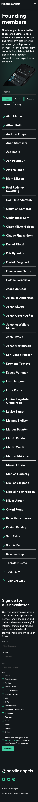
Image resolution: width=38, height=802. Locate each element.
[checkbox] (19, 704)
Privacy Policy (11, 740)
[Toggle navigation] (35, 4)
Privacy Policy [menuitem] (7, 793)
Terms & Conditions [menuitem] (21, 793)
